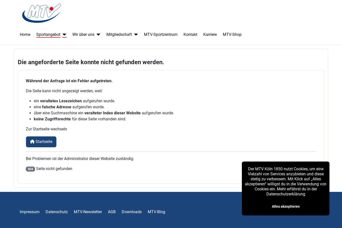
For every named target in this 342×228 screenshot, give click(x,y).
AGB (112, 211)
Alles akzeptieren (286, 206)
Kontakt (190, 34)
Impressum (30, 211)
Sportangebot (48, 34)
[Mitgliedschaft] (135, 35)
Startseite (43, 141)
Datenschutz (57, 211)
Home (25, 34)
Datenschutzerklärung (285, 194)
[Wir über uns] (97, 35)
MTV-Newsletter (88, 211)
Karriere (210, 34)
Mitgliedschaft (119, 34)
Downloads (132, 211)
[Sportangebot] (63, 35)
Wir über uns (83, 34)
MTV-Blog (156, 211)
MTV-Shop (232, 34)
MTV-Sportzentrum (161, 34)
